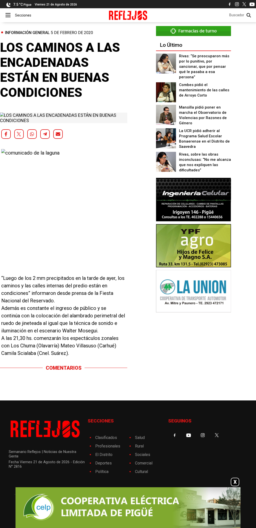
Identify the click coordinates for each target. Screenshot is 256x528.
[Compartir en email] (58, 134)
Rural (139, 446)
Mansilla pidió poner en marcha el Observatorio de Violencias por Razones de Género (203, 115)
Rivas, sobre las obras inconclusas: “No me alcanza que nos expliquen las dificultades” (205, 162)
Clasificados (106, 437)
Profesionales (107, 446)
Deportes (103, 463)
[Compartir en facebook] (6, 134)
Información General (27, 32)
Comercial (143, 463)
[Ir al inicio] (128, 15)
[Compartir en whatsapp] (32, 134)
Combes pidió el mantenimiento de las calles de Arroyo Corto (204, 90)
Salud (140, 437)
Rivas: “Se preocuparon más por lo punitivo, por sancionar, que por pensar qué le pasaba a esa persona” (204, 66)
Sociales (142, 454)
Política (101, 471)
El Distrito (103, 454)
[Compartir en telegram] (45, 134)
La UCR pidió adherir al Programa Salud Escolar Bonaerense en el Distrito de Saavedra (204, 139)
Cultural (141, 471)
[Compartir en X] (19, 134)
